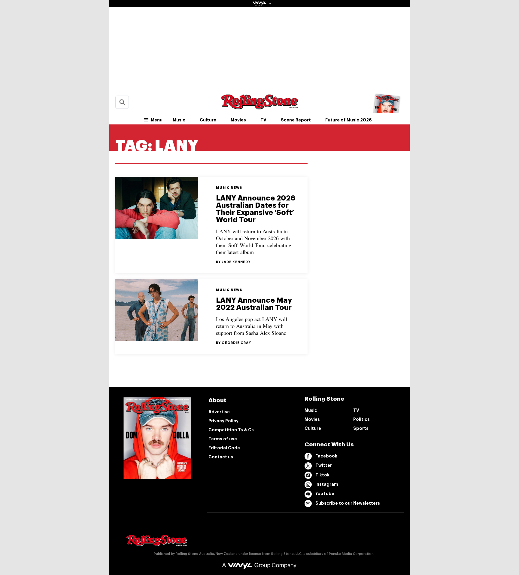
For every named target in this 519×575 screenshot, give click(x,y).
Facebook (326, 456)
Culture (208, 120)
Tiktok (322, 475)
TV (263, 120)
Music (179, 120)
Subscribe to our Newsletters (347, 503)
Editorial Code (224, 448)
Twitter (323, 465)
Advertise (219, 412)
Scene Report (296, 120)
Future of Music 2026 (348, 120)
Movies (238, 120)
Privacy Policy (223, 421)
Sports (361, 428)
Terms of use (222, 439)
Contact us (220, 457)
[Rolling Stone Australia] (259, 106)
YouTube (324, 493)
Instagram (326, 484)
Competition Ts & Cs (231, 430)
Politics (361, 419)
